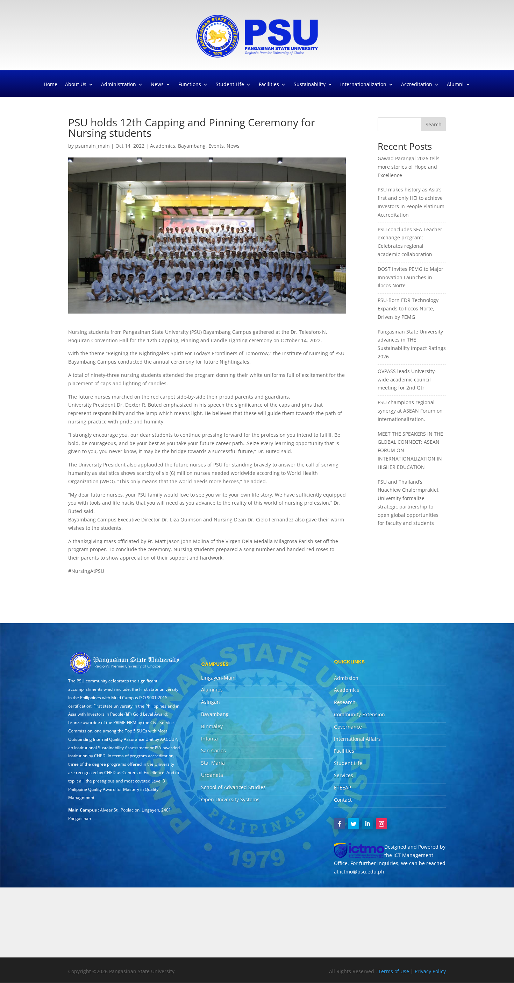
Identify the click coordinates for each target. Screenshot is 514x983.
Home (50, 84)
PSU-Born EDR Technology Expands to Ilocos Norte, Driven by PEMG (408, 308)
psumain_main (92, 145)
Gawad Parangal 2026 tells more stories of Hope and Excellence (409, 166)
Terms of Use (394, 971)
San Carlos (213, 750)
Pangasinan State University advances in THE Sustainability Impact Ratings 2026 (412, 344)
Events (216, 145)
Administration (118, 84)
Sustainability (310, 84)
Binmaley (212, 726)
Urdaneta (212, 775)
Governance (348, 726)
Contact (343, 799)
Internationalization (363, 84)
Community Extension (359, 714)
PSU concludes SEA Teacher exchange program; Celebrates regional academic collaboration (410, 242)
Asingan (210, 701)
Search (434, 124)
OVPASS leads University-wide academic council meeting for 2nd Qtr (407, 379)
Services (343, 775)
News (157, 84)
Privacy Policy (430, 971)
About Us (75, 84)
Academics (162, 145)
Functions (189, 84)
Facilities (269, 84)
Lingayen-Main (218, 677)
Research (345, 702)
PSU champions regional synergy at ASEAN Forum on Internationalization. (410, 410)
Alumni (455, 84)
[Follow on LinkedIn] (367, 823)
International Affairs (357, 739)
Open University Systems (230, 799)
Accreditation (416, 84)
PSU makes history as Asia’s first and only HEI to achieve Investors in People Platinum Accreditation (411, 202)
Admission (346, 678)
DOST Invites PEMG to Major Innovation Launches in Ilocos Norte (410, 277)
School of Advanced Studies (233, 787)
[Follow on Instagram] (381, 823)
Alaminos (212, 689)
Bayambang (192, 145)
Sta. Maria (213, 762)
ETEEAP (342, 787)
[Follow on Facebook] (339, 823)
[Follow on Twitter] (353, 823)
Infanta (209, 738)
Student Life (230, 84)
